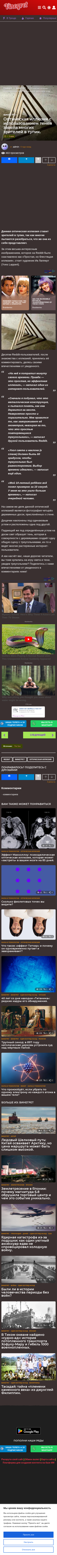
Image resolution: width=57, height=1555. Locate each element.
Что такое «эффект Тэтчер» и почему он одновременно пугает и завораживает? (27, 948)
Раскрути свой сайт (12, 1459)
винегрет (20, 759)
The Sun (17, 746)
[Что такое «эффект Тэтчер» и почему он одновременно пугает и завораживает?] (28, 924)
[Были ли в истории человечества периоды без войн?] (28, 1269)
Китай (13, 1136)
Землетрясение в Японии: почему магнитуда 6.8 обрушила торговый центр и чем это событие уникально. (26, 1193)
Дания (25, 1233)
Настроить (28, 1542)
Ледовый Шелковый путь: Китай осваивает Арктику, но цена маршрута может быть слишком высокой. (26, 1144)
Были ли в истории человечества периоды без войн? (25, 1292)
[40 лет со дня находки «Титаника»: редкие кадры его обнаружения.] (28, 974)
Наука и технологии (10, 851)
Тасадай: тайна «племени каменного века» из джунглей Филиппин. (27, 1390)
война (13, 1285)
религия (42, 1039)
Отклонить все (28, 1550)
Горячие (29, 18)
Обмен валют (32, 1459)
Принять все (28, 1535)
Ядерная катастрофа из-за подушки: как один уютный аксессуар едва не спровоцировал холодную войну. (25, 1243)
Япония (29, 1185)
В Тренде (11, 18)
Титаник (42, 995)
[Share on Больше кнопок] (38, 160)
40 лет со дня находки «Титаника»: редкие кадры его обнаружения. (25, 1000)
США (50, 1233)
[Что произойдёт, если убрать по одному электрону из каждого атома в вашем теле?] (28, 1068)
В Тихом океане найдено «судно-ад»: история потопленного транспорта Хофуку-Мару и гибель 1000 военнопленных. (25, 1341)
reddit (7, 759)
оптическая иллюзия (40, 759)
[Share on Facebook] (9, 160)
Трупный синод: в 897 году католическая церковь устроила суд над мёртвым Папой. (27, 1045)
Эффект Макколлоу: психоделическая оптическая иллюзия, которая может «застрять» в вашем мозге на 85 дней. (28, 857)
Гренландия (16, 1233)
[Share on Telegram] (26, 160)
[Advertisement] (28, 53)
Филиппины (34, 1383)
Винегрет (10, 114)
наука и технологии (37, 1086)
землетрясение (17, 1185)
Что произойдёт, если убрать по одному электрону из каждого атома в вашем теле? (28, 1092)
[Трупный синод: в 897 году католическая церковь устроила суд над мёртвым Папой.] (28, 1021)
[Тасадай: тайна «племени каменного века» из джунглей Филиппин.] (28, 1366)
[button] (39, 7)
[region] (28, 1529)
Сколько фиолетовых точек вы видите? (22, 903)
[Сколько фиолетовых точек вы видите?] (28, 880)
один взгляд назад (28, 995)
